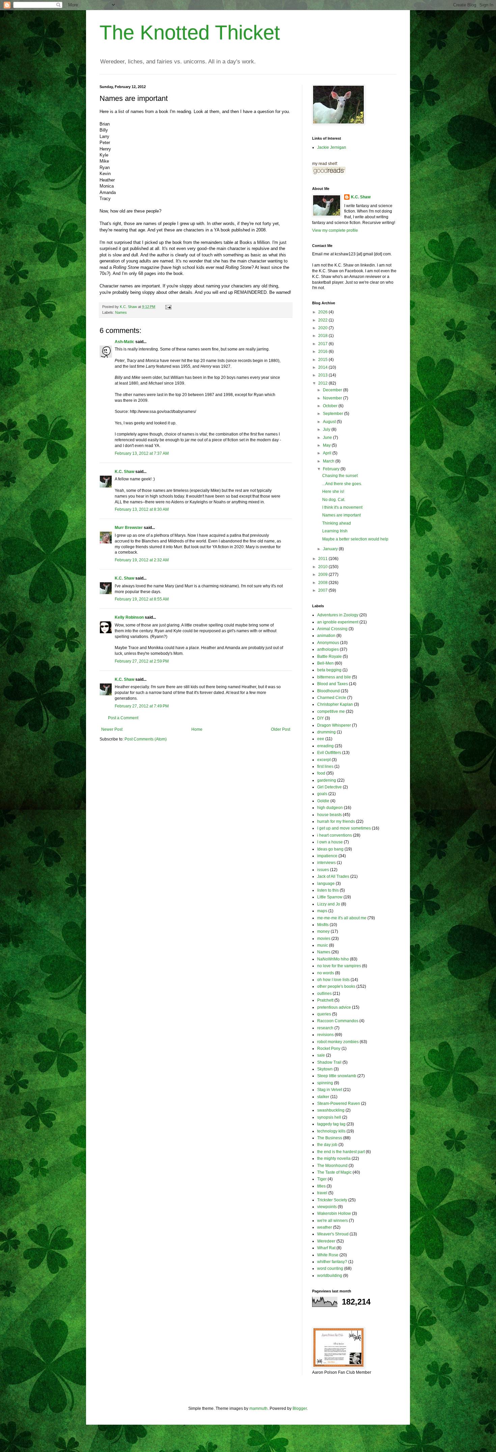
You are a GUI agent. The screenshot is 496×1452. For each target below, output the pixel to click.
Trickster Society (332, 1200)
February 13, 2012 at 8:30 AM (142, 509)
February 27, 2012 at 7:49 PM (142, 706)
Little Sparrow (329, 897)
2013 (323, 375)
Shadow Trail (329, 1062)
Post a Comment (123, 718)
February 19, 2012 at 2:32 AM (142, 560)
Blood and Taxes (332, 683)
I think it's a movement (342, 507)
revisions (325, 1034)
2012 (323, 383)
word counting (330, 1268)
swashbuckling (331, 1110)
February (331, 469)
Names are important (341, 515)
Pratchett (325, 1000)
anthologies (328, 649)
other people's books (336, 986)
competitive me (331, 711)
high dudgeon (330, 807)
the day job (327, 1144)
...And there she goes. (342, 483)
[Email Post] (168, 307)
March (329, 461)
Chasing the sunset (340, 475)
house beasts (329, 814)
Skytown (325, 1069)
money (323, 931)
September (333, 413)
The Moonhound (332, 1165)
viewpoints (327, 1206)
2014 (323, 367)
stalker (323, 1096)
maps (322, 911)
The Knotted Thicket (190, 32)
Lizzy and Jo (328, 904)
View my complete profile (335, 230)
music (322, 945)
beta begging (329, 670)
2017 (323, 343)
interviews (326, 862)
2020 (323, 328)
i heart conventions (334, 835)
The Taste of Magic (334, 1172)
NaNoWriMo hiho (333, 959)
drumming (326, 732)
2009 (323, 574)
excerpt (324, 759)
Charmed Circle (331, 697)
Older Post (280, 729)
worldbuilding (329, 1275)
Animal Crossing (332, 628)
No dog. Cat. (333, 499)
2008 (323, 582)
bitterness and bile (334, 677)
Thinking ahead (336, 523)
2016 (323, 351)
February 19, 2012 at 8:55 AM (142, 599)
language (326, 883)
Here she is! (333, 491)
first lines (325, 766)
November (333, 398)
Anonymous (328, 642)
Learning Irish (335, 531)
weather (324, 1227)
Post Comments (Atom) (146, 739)
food (321, 773)
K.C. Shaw (124, 471)
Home (196, 729)
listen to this (328, 890)
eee (320, 738)
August (330, 421)
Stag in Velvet (329, 1089)
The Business (329, 1138)
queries (324, 1014)
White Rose (327, 1255)
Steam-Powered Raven (338, 1103)
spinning (325, 1083)
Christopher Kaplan (335, 704)
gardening (326, 780)
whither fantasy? (332, 1261)
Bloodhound (328, 691)
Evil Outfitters (329, 752)
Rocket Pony (328, 1048)
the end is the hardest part (341, 1151)
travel (322, 1193)
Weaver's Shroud (333, 1234)
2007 (323, 590)
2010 (323, 566)
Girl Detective (329, 787)
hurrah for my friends (336, 821)
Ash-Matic (124, 341)
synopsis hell (329, 1117)
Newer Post (111, 729)
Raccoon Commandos (337, 1020)
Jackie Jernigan (331, 147)
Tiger (322, 1179)
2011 (323, 558)
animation (326, 635)
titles (321, 1186)
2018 (323, 335)
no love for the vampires (339, 966)
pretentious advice (334, 1007)
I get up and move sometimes (344, 828)
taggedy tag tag (331, 1124)
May (327, 445)
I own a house (330, 842)
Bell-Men (325, 663)
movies (323, 938)
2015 (323, 359)
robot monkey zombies (338, 1041)
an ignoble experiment (337, 622)
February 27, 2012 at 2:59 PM (142, 661)
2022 (323, 320)
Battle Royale (329, 656)
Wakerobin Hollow (334, 1213)
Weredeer (326, 1241)
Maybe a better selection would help (355, 539)
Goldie (323, 801)
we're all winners (332, 1220)
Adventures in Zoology (337, 615)
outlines (324, 993)
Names (121, 312)
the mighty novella (334, 1158)
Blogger (300, 1408)
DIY (320, 718)
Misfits (323, 924)
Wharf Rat (326, 1248)
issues (323, 869)
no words (325, 973)
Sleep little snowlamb (336, 1075)
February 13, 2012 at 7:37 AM (142, 453)
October (330, 405)
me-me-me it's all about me (341, 918)
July (327, 429)
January (331, 549)
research (325, 1028)
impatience (327, 856)
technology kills (331, 1131)
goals (322, 793)
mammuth (258, 1408)
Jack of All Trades (333, 876)
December (333, 390)
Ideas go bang (330, 849)
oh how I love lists (333, 979)
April (327, 453)
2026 (323, 312)
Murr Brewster (129, 527)
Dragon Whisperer (334, 725)
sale (321, 1055)
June (328, 437)
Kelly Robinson (129, 617)
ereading (325, 746)
